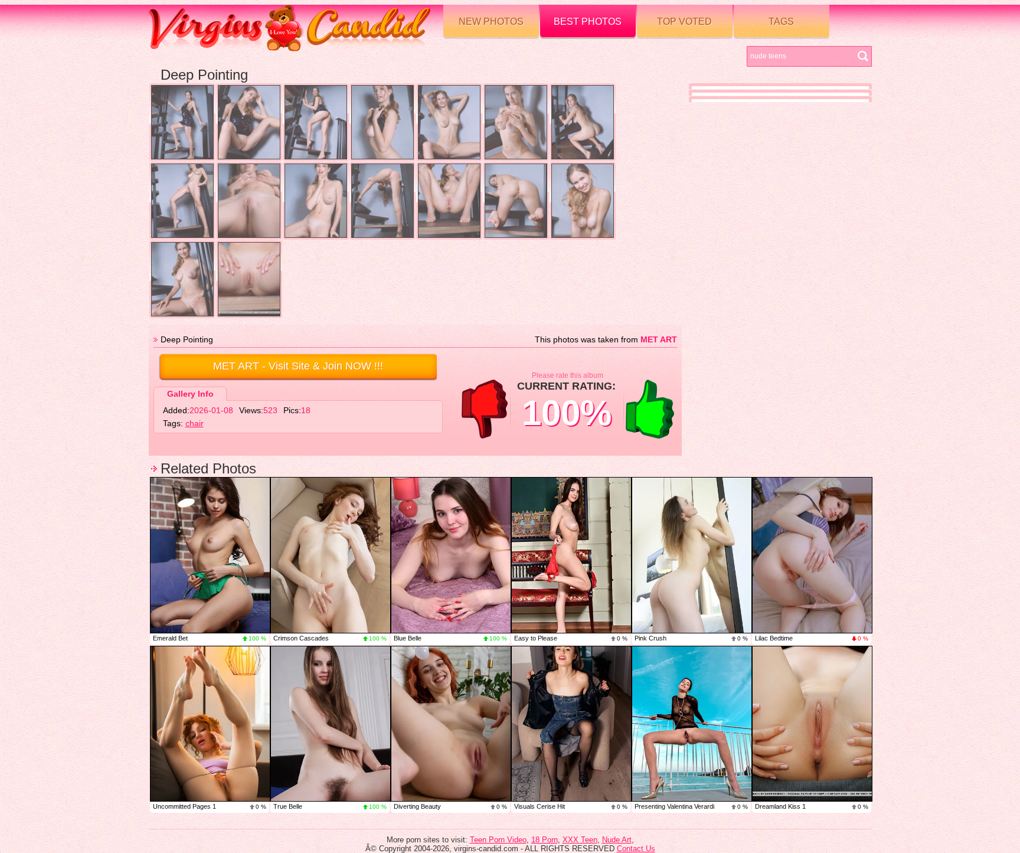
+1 (650, 409)
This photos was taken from (606, 339)
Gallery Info (190, 393)
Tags (781, 22)
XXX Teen (580, 839)
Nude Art (617, 839)
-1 (485, 409)
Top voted (684, 22)
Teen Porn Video (498, 839)
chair (194, 423)
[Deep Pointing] (182, 122)
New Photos (491, 22)
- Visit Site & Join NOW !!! (298, 366)
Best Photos (588, 22)
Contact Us (636, 848)
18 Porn (544, 839)
